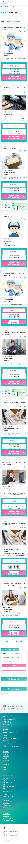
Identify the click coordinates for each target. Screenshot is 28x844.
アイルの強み (6, 808)
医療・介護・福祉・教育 (8, 786)
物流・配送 (5, 778)
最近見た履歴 (6, 756)
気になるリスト (6, 760)
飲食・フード (6, 784)
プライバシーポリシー (8, 820)
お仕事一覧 (5, 754)
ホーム (2, 6)
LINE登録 (5, 794)
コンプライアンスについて (9, 818)
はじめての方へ (6, 803)
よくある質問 (6, 810)
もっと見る (14, 683)
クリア (14, 669)
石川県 (4, 769)
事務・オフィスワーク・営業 (9, 780)
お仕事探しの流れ (7, 805)
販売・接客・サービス (8, 782)
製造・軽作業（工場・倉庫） (9, 776)
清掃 (4, 788)
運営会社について (7, 816)
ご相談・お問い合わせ (8, 796)
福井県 (6, 6)
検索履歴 (5, 758)
